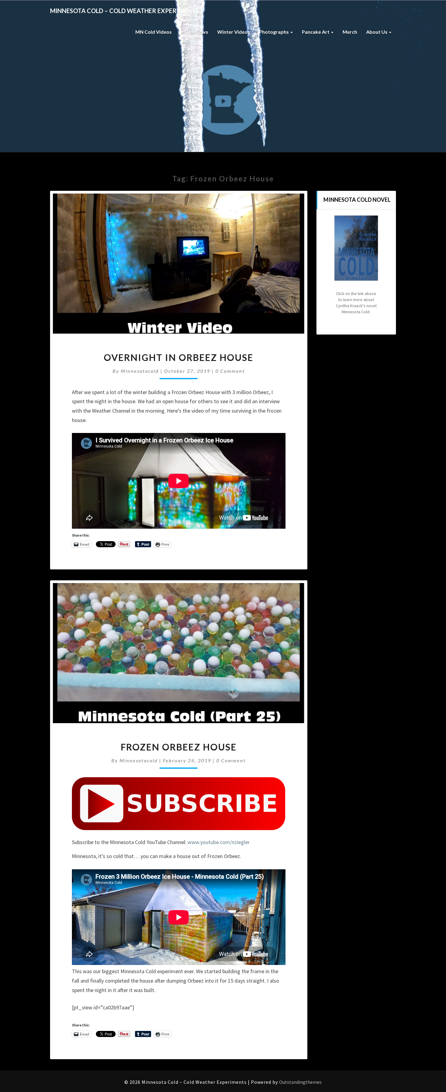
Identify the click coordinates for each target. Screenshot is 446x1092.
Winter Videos (233, 32)
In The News (194, 32)
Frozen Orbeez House (179, 746)
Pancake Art (316, 32)
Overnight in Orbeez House (178, 357)
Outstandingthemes (300, 1082)
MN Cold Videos (153, 32)
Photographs (274, 32)
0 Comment (230, 371)
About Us (377, 32)
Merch (350, 32)
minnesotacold (140, 371)
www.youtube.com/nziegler (219, 842)
